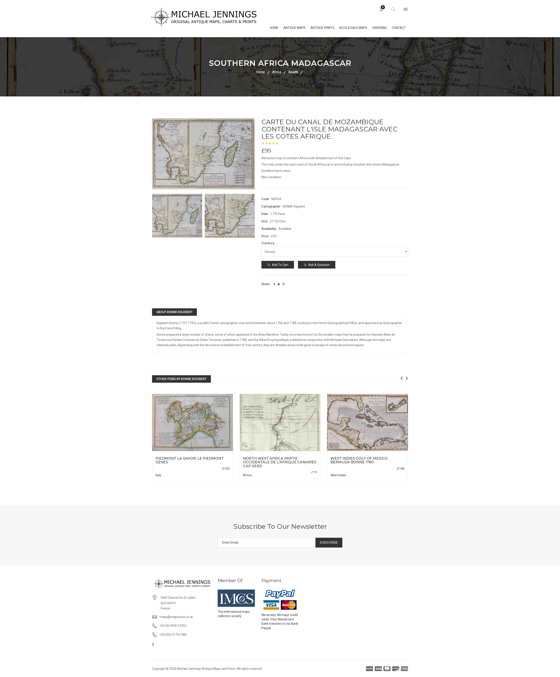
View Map (214, 451)
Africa (276, 72)
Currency (267, 243)
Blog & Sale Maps (353, 28)
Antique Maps (295, 28)
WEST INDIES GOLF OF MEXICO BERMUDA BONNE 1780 (359, 460)
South (293, 72)
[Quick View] (193, 423)
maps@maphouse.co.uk (176, 617)
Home (260, 72)
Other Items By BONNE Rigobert (181, 379)
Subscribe (329, 542)
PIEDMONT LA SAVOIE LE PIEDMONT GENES (190, 460)
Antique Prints (322, 28)
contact (399, 28)
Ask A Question (319, 265)
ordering (379, 28)
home (274, 28)
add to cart (279, 265)
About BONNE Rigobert (174, 312)
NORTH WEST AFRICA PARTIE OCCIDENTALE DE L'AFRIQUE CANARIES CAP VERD (279, 462)
